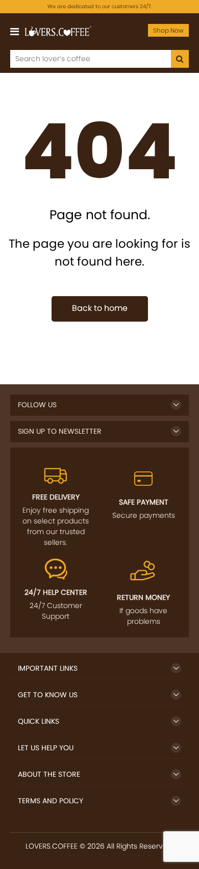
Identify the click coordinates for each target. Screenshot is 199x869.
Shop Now (168, 30)
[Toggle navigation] (14, 32)
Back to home (100, 308)
